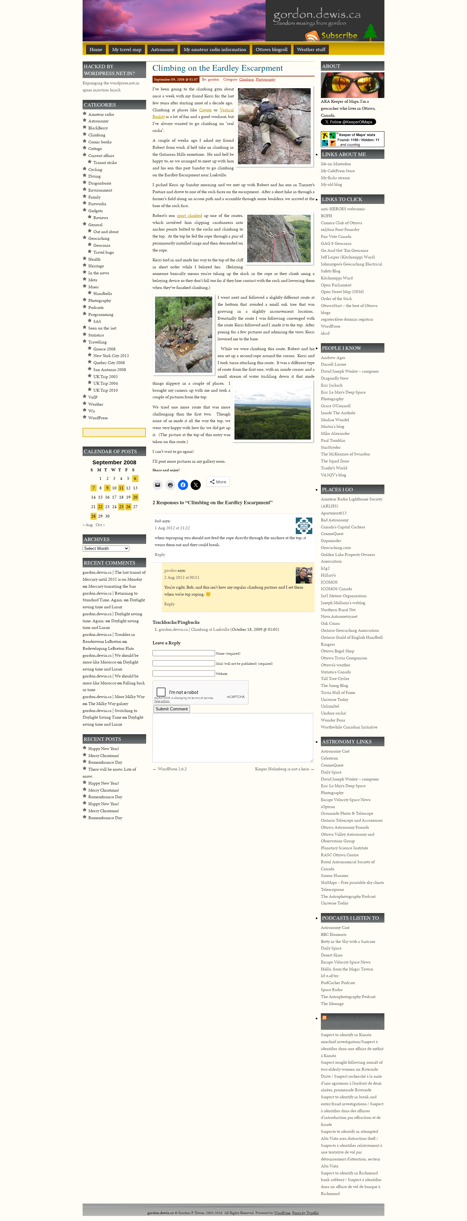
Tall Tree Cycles (335, 679)
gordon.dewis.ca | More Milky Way (114, 697)
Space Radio (331, 990)
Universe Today (334, 699)
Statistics (96, 335)
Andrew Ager (333, 358)
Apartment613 (334, 513)
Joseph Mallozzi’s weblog (343, 603)
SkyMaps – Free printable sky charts (352, 882)
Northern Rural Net (338, 610)
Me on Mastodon (336, 164)
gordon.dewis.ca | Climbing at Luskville (194, 629)
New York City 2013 (111, 356)
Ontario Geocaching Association (350, 630)
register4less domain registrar (347, 319)
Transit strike (105, 163)
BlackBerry (98, 128)
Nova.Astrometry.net (339, 616)
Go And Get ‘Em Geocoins (344, 250)
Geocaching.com (336, 548)
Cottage (95, 149)
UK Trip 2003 (105, 377)
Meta (92, 280)
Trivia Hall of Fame (338, 692)
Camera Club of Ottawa (341, 223)
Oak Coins (330, 623)
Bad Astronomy (335, 520)
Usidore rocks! (333, 713)
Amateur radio (101, 114)
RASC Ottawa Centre (340, 855)
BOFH (326, 216)
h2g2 (325, 568)
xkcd (325, 333)
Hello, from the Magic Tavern (347, 969)
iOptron (328, 807)
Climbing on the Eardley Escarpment (217, 67)
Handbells (102, 294)
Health (94, 259)
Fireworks (97, 204)
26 (128, 507)
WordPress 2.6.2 (172, 769)
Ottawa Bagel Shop (337, 651)
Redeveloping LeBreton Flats (108, 648)
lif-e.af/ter (330, 976)
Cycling (95, 169)
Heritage (96, 266)
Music (93, 287)
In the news (98, 273)
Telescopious (332, 889)
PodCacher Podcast (338, 983)
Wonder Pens (333, 720)
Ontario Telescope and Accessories (351, 820)
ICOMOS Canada (336, 589)
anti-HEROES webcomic (343, 209)
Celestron (329, 758)
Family (94, 197)
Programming (100, 314)
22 (100, 507)
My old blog (331, 184)
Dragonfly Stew (335, 378)
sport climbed (189, 215)
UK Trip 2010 (105, 390)
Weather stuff (311, 49)
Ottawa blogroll (272, 49)
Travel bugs (103, 252)
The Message (332, 1004)
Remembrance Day (105, 762)
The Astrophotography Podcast (348, 896)
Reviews (100, 218)
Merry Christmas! (103, 756)
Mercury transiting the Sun (112, 586)
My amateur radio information (215, 49)
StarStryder (331, 447)
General (95, 225)
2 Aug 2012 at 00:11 (182, 577)
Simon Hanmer (335, 875)
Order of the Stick (336, 299)
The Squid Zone (335, 461)
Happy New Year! (103, 749)
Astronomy (162, 49)
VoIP (93, 397)
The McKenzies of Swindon (345, 454)
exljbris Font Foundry (340, 229)
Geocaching (99, 238)
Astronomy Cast (335, 751)
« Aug (88, 525)
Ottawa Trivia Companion (344, 658)
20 (135, 497)
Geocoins (101, 245)
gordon (170, 570)
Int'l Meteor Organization (344, 596)
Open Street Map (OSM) (342, 292)
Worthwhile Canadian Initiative (349, 727)
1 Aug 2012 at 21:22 (172, 528)
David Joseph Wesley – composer (350, 371)
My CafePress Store (338, 171)
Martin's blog (332, 426)
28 (93, 516)
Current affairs (101, 156)
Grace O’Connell (336, 406)
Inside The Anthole (338, 413)
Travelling (97, 342)
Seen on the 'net (102, 328)
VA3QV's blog (333, 475)
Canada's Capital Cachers (343, 527)
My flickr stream (335, 178)
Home (96, 49)
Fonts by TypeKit (305, 1212)
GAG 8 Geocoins (336, 243)
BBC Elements (333, 934)
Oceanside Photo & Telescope (347, 813)
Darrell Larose (333, 364)
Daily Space (331, 772)
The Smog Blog (334, 685)
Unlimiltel (330, 706)
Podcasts (96, 307)
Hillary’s (328, 575)
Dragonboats (99, 183)
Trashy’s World (334, 468)
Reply (160, 555)
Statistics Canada (336, 672)
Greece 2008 (104, 349)
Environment (100, 190)
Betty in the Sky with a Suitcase (348, 941)
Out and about (105, 232)
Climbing (246, 79)
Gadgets (95, 211)
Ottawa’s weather (335, 665)
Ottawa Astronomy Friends (345, 827)
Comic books (100, 142)
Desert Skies (331, 955)
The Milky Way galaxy (108, 704)
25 (121, 507)
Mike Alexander (335, 433)
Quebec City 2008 (109, 363)
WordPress (98, 418)
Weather (95, 404)
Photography (265, 79)
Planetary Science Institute (344, 848)
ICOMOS (329, 582)
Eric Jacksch (331, 385)
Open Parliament (336, 285)
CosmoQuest (332, 534)
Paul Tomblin (333, 440)
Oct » (100, 525)
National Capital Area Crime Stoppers (351, 1021)
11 (121, 488)
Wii (91, 411)
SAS (97, 321)
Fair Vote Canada (336, 236)
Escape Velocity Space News (345, 800)
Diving (94, 176)
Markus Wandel (335, 420)
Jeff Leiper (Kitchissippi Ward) (348, 257)
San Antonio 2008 (109, 370)
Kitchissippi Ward (337, 278)
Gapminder (331, 541)
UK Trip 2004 (105, 383)
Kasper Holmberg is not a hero (282, 769)
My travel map (126, 49)
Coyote (205, 110)
